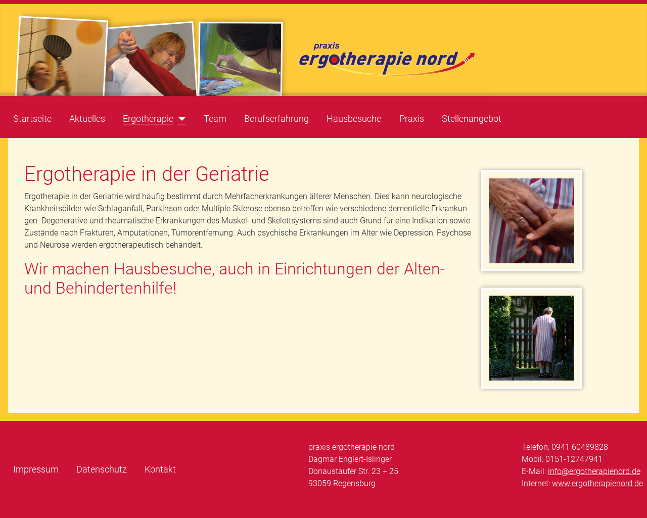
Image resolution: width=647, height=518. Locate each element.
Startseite (32, 119)
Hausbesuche (354, 119)
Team (215, 119)
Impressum (36, 469)
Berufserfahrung (276, 119)
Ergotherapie (148, 119)
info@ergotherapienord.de (594, 471)
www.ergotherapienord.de (597, 483)
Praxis (411, 119)
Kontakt (160, 469)
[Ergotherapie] (179, 118)
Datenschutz (101, 469)
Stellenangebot (471, 119)
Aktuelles (87, 119)
